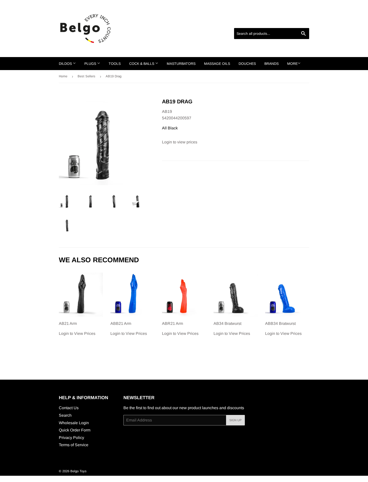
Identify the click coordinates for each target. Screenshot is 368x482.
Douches (247, 64)
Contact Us (69, 408)
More (292, 64)
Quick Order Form (74, 430)
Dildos (66, 64)
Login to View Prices (77, 328)
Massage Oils (217, 64)
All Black (170, 128)
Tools (115, 64)
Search (65, 415)
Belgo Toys (78, 471)
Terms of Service (73, 445)
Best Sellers (86, 76)
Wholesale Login (74, 423)
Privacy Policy (71, 437)
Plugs (90, 64)
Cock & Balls (142, 64)
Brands (271, 64)
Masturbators (181, 64)
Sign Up (235, 420)
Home (63, 76)
